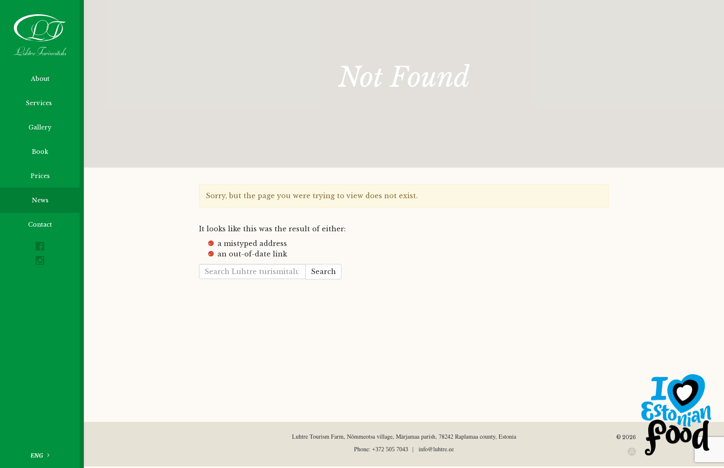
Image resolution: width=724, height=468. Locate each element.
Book (40, 151)
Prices (40, 176)
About (40, 79)
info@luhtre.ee (436, 449)
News (40, 200)
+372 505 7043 (390, 449)
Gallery (40, 127)
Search (323, 271)
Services (40, 103)
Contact (40, 224)
